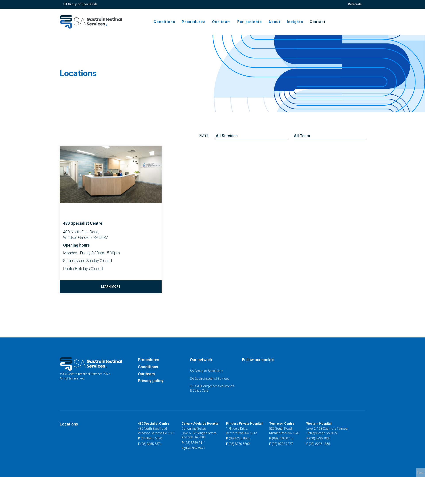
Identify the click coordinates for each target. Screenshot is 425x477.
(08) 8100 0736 (281, 438)
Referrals (355, 4)
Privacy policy (150, 380)
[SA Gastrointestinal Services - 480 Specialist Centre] (63, 209)
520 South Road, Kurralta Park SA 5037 (284, 431)
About (274, 22)
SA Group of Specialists (80, 4)
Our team (221, 22)
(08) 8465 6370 (150, 438)
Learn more (110, 286)
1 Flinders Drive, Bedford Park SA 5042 (241, 431)
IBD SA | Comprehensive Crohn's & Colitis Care (212, 388)
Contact (317, 22)
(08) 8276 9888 (238, 438)
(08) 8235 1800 (318, 438)
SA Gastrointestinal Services (209, 378)
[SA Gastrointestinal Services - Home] (91, 22)
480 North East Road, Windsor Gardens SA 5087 (156, 431)
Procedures (193, 22)
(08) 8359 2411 (194, 442)
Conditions (164, 22)
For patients (249, 22)
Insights (295, 22)
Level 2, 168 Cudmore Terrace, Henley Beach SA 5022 (327, 431)
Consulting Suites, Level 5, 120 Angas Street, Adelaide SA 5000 (199, 433)
